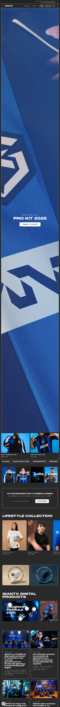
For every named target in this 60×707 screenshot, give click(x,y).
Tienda (34, 5)
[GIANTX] (9, 5)
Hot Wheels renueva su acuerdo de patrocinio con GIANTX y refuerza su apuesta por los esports (44, 659)
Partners (48, 5)
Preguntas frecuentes (49, 2)
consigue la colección (30, 224)
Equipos (27, 5)
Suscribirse (42, 501)
